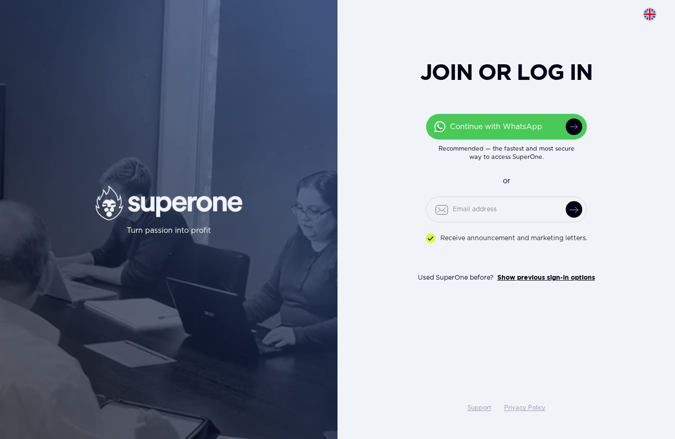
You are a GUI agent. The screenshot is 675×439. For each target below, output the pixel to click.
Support (479, 408)
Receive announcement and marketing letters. (513, 238)
